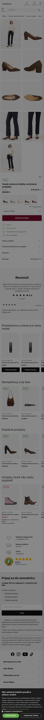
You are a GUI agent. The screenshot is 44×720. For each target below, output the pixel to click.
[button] (22, 711)
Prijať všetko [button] (10, 716)
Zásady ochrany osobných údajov (18, 709)
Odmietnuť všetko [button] (31, 716)
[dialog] (22, 360)
